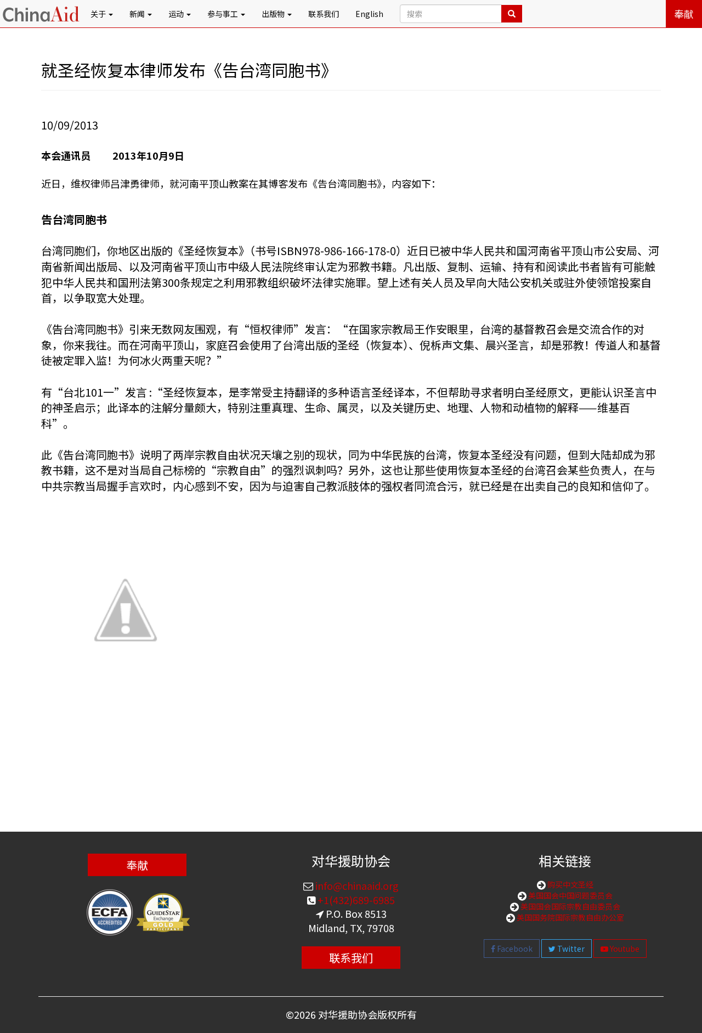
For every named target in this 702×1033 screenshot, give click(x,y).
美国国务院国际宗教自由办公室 (569, 917)
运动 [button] (176, 13)
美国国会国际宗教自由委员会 (569, 906)
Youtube (623, 948)
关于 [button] (98, 13)
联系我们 (323, 13)
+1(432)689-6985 (355, 900)
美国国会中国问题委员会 (569, 895)
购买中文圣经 (569, 884)
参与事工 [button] (223, 13)
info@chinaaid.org (356, 885)
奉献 (684, 14)
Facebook (514, 948)
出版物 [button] (274, 13)
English (369, 13)
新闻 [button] (137, 13)
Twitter (570, 948)
